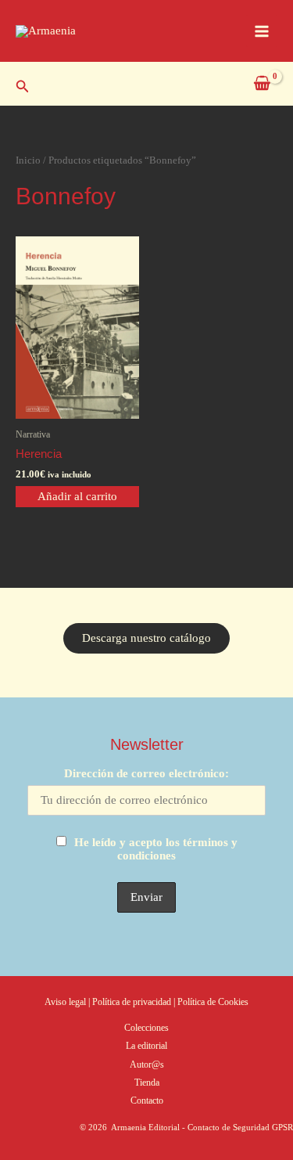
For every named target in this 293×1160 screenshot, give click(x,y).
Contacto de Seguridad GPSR (240, 1127)
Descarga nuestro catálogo (146, 638)
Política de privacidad (132, 1001)
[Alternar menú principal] (261, 30)
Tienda (146, 1082)
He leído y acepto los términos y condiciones (156, 849)
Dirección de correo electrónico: (146, 773)
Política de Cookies (212, 1001)
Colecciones (146, 1027)
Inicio (28, 160)
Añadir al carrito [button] (77, 496)
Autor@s (147, 1064)
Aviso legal (65, 1001)
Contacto (146, 1100)
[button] (23, 87)
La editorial (146, 1045)
